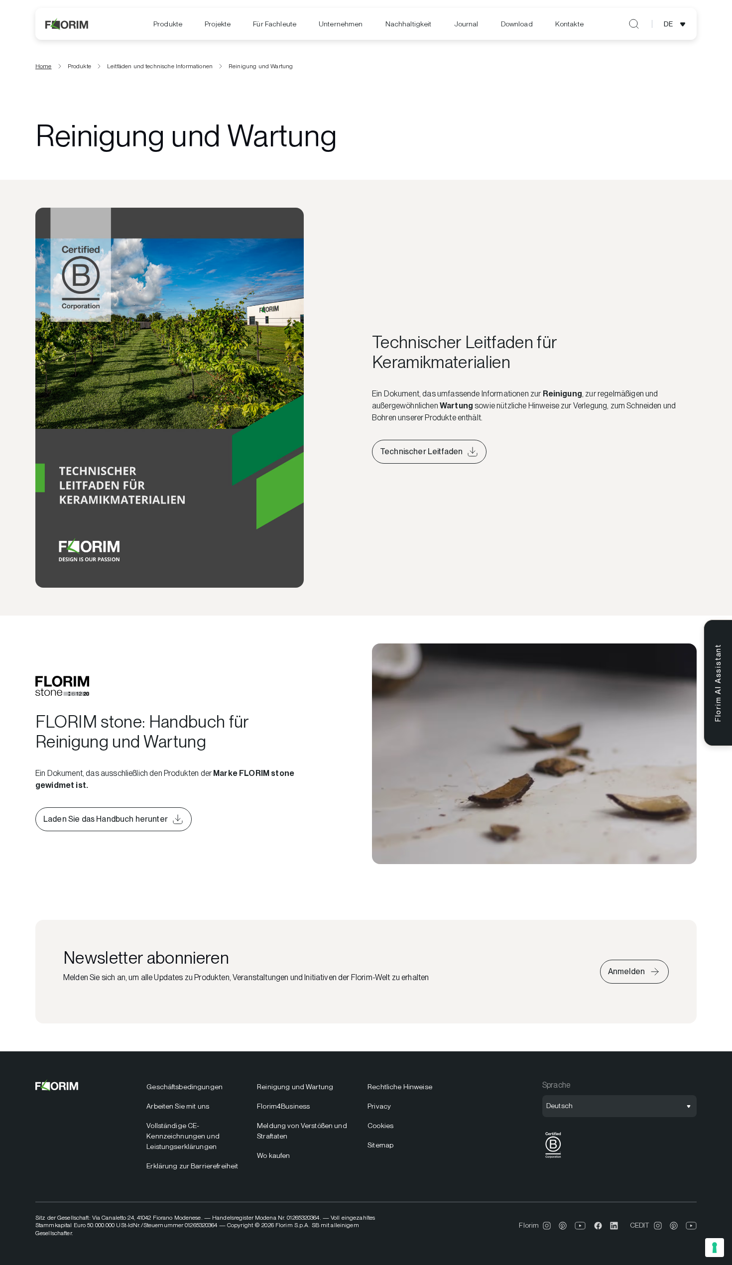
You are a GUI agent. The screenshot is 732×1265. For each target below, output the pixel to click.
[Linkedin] (614, 1226)
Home (43, 66)
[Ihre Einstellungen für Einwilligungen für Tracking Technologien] (714, 1247)
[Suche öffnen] (634, 24)
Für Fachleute (274, 24)
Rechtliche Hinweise (399, 1087)
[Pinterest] (563, 1226)
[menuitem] (167, 24)
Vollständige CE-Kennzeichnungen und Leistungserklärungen (183, 1136)
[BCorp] (553, 1158)
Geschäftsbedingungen (184, 1087)
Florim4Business (283, 1106)
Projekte (218, 24)
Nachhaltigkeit (408, 24)
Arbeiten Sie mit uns (177, 1106)
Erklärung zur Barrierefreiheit (192, 1166)
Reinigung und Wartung (295, 1087)
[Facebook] (598, 1226)
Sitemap (380, 1145)
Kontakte (569, 24)
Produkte (167, 24)
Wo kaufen (273, 1155)
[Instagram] (547, 1226)
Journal (466, 24)
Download (517, 24)
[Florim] (67, 24)
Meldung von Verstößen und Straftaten (302, 1131)
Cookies (380, 1126)
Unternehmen (341, 24)
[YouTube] (580, 1226)
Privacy (379, 1106)
